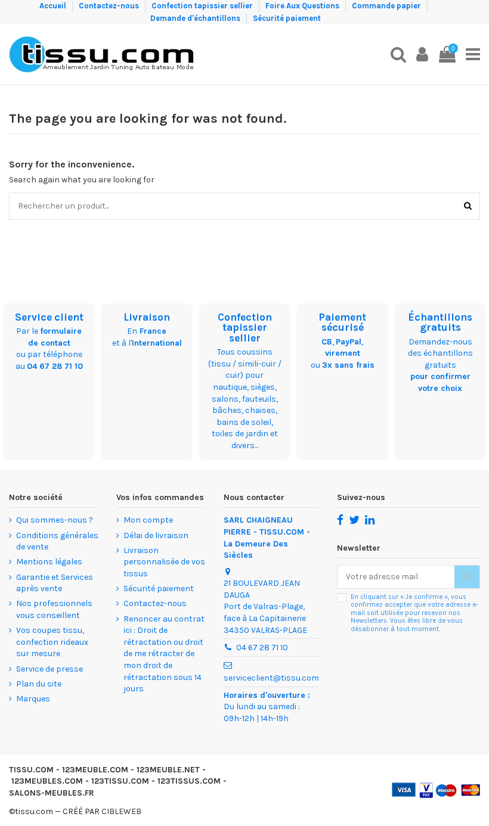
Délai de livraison (155, 535)
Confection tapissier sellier (203, 5)
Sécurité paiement (287, 18)
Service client (49, 317)
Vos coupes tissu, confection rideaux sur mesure (52, 642)
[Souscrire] (466, 577)
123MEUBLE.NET (168, 770)
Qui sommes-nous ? (54, 520)
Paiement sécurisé (342, 322)
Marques (33, 699)
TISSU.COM (31, 770)
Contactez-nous (110, 5)
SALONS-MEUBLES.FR (51, 793)
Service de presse (49, 669)
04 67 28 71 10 (55, 366)
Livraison (146, 317)
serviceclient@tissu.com (271, 678)
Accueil (53, 5)
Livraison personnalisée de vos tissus (164, 562)
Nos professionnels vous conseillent (54, 609)
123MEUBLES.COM (47, 781)
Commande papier (387, 5)
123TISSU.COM (120, 781)
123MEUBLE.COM (95, 770)
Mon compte (148, 520)
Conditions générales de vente (57, 541)
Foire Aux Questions (303, 5)
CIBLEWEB (121, 811)
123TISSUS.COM (189, 781)
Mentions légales (49, 562)
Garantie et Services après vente (54, 583)
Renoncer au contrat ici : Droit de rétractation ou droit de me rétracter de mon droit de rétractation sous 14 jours (164, 654)
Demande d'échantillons (196, 18)
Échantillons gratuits (440, 322)
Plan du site (38, 684)
